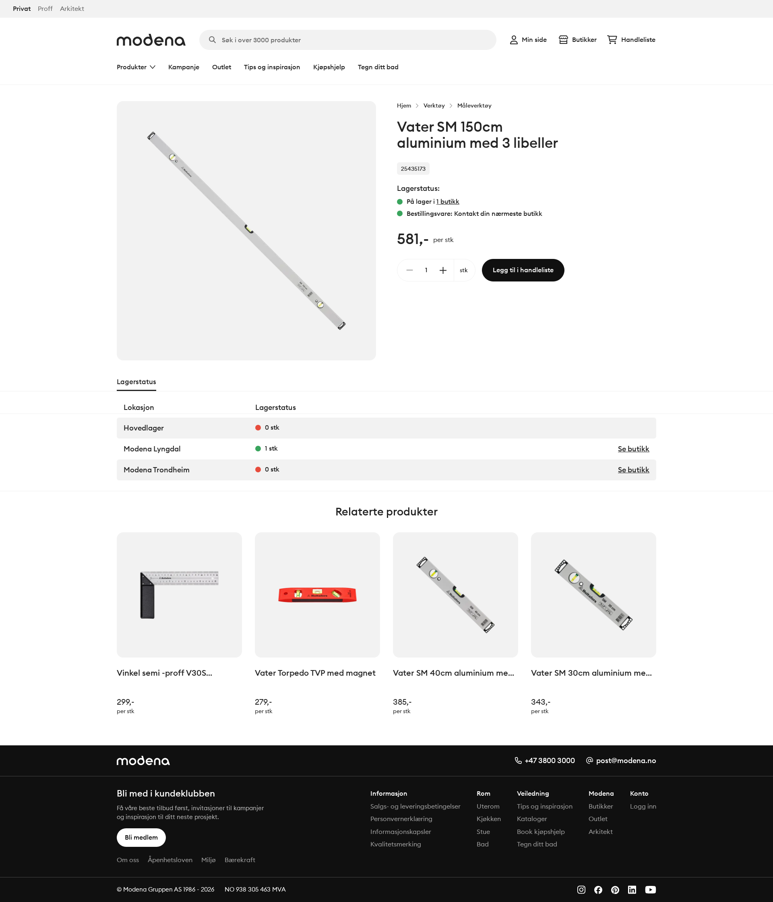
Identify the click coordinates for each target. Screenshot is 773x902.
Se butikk (633, 448)
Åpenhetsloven (170, 860)
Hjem (404, 105)
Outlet (221, 67)
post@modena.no (626, 760)
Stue (483, 832)
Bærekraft (240, 860)
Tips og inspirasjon (272, 67)
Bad (483, 844)
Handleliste (638, 39)
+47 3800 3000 (550, 760)
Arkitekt (72, 8)
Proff (45, 8)
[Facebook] (598, 890)
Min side (534, 39)
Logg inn (643, 806)
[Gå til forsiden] (151, 40)
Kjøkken (489, 819)
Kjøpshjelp (329, 67)
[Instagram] (581, 889)
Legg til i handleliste (523, 270)
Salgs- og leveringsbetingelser (415, 806)
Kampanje (183, 67)
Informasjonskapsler (400, 832)
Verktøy (434, 105)
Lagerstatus (136, 381)
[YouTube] (650, 890)
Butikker (584, 39)
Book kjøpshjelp (541, 832)
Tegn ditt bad (378, 67)
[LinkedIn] (632, 889)
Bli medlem (141, 837)
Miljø (208, 860)
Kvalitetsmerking (395, 844)
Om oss (128, 860)
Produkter (132, 67)
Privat (22, 8)
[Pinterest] (615, 890)
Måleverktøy (474, 105)
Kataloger (532, 819)
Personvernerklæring (401, 819)
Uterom (488, 806)
